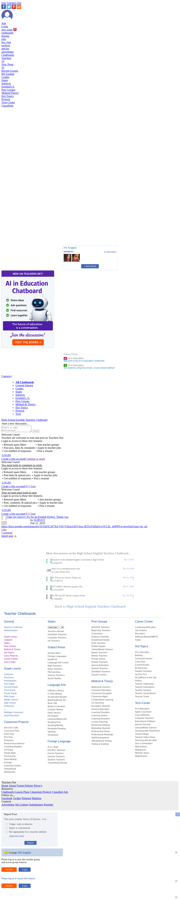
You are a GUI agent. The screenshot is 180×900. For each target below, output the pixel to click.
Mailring (36, 798)
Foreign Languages (57, 656)
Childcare (8, 674)
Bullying (139, 655)
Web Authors (141, 746)
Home (4, 785)
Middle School (11, 699)
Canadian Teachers (57, 637)
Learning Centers (12, 765)
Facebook (6, 798)
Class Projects (11, 656)
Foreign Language (59, 741)
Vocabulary (53, 735)
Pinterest (26, 798)
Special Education (100, 665)
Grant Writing (10, 759)
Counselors (96, 633)
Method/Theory (10, 92)
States (4, 80)
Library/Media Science (102, 649)
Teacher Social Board (145, 693)
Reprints (48, 804)
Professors (9, 706)
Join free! (9, 869)
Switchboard (10, 769)
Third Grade (9, 690)
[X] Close (30, 486)
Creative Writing (55, 709)
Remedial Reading (57, 728)
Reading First (54, 722)
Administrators (11, 630)
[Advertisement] (16, 230)
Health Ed (52, 659)
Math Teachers (55, 666)
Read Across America (14, 743)
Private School (98, 659)
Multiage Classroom (13, 712)
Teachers (6, 60)
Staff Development (100, 737)
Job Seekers (141, 630)
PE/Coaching (54, 672)
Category (6, 376)
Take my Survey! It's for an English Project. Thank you (37, 516)
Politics (138, 680)
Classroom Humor (143, 658)
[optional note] (16, 836)
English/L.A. (22, 398)
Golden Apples (98, 646)
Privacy (38, 785)
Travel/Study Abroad (57, 763)
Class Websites (142, 715)
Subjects (6, 83)
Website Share (142, 753)
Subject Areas (56, 647)
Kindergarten (10, 680)
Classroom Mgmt (99, 696)
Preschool (9, 677)
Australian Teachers (57, 634)
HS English (7, 73)
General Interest (24, 385)
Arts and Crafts (11, 727)
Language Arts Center (58, 662)
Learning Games (99, 715)
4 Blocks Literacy (56, 690)
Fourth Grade (10, 693)
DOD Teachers (98, 643)
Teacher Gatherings (144, 684)
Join (3, 23)
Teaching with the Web (146, 740)
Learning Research (100, 718)
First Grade (9, 684)
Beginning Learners (100, 687)
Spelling (52, 731)
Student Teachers (99, 668)
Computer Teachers (144, 718)
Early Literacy (54, 712)
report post (7, 535)
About (12, 785)
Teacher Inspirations (144, 687)
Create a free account (13, 458)
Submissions (36, 804)
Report (30, 843)
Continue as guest (35, 458)
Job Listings (21, 804)
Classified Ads (60, 791)
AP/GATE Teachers (100, 627)
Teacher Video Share (145, 737)
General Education (100, 709)
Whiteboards (141, 756)
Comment (6, 532)
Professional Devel (100, 731)
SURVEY (39, 520)
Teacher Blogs (142, 734)
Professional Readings (102, 734)
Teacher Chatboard (13, 627)
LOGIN (6, 455)
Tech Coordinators (144, 743)
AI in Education (74, 358)
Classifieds (7, 105)
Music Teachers (55, 669)
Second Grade (11, 687)
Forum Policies (25, 785)
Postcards (9, 740)
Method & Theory (25, 404)
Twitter (17, 798)
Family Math (10, 753)
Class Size (140, 661)
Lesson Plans (22, 791)
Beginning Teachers (101, 630)
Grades (5, 77)
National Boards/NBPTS (146, 637)
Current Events (142, 665)
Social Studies (54, 678)
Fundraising (9, 756)
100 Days (8, 750)
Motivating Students (100, 728)
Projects (5, 99)
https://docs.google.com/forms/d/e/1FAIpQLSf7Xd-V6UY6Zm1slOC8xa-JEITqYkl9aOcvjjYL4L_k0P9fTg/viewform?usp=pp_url (74, 526)
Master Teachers (99, 652)
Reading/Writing (55, 725)
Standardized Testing (101, 741)
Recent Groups (9, 70)
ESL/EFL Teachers (56, 750)
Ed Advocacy (141, 668)
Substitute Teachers (100, 671)
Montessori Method (100, 725)
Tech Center (8, 102)
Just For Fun (141, 674)
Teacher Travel (142, 696)
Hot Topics (7, 96)
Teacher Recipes (143, 690)
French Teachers (56, 753)
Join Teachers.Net (11, 2)
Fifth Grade (9, 696)
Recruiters (140, 633)
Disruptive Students (100, 706)
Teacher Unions (99, 675)
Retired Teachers (99, 662)
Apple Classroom (143, 712)
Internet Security (142, 724)
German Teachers (56, 756)
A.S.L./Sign (53, 747)
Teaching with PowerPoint (147, 731)
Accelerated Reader (57, 697)
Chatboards (7, 54)
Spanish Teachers (56, 759)
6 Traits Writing (55, 693)
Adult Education (11, 715)
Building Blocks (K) (57, 700)
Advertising (7, 804)
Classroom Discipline (101, 693)
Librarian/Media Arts (57, 719)
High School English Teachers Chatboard (24, 419)
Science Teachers (56, 675)
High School (10, 703)
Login (4, 26)
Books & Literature (56, 706)
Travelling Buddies (13, 746)
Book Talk (52, 703)
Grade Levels (10, 637)
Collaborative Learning (102, 699)
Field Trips (9, 734)
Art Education (54, 653)
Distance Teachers (100, 637)
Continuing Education (145, 627)
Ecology (8, 762)
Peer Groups (8, 89)
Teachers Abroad (56, 631)
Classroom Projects (16, 721)
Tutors (138, 640)
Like (4, 529)
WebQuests (9, 772)
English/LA (7, 86)
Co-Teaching (97, 703)
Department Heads (100, 640)
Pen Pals (8, 737)
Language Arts (57, 684)
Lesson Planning (99, 722)
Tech (18, 413)
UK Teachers (54, 641)
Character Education (101, 690)
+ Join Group (90, 266)
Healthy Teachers (143, 671)
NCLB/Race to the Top (145, 677)
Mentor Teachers (99, 656)
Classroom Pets (11, 731)
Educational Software (145, 721)
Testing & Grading (99, 744)
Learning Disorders (100, 712)
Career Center (11, 659)
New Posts (7, 66)
